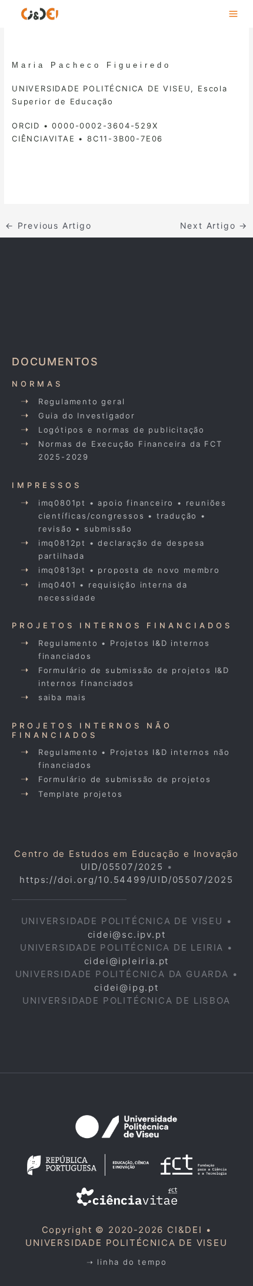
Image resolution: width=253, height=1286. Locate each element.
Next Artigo (214, 225)
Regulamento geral (81, 401)
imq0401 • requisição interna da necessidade (113, 591)
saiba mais (62, 697)
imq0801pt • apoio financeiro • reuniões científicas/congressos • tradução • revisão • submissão (132, 515)
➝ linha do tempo (126, 1262)
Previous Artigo (48, 225)
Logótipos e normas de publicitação (121, 429)
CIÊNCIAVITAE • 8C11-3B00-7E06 (87, 138)
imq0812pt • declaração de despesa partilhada (121, 549)
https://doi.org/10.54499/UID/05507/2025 (126, 879)
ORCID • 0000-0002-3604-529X (85, 125)
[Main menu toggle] (234, 14)
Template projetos (80, 794)
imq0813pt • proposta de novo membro (129, 570)
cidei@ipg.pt (126, 987)
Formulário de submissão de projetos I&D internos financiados (133, 676)
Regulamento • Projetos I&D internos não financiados (134, 758)
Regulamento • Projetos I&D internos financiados (124, 649)
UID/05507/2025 (122, 866)
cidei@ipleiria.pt (126, 961)
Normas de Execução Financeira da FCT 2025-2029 (130, 450)
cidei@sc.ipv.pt (127, 934)
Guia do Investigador (86, 415)
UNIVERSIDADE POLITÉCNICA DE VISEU (126, 1242)
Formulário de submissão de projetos (124, 779)
